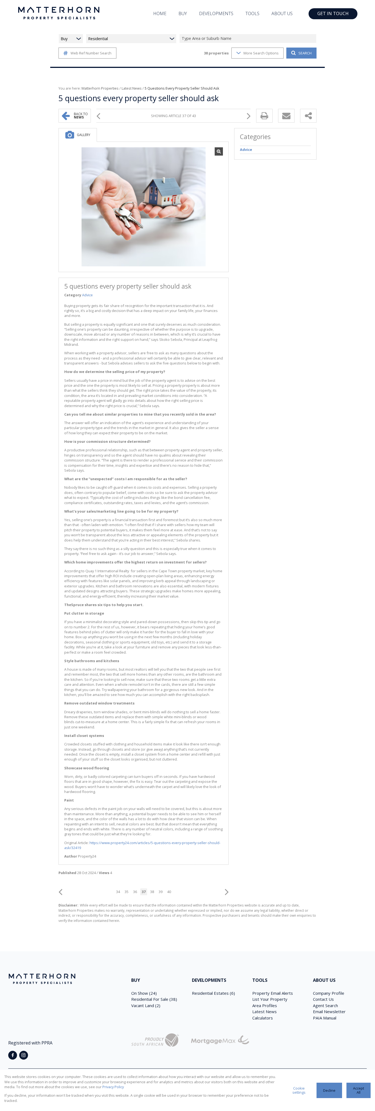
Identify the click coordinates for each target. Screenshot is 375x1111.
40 (169, 891)
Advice (87, 294)
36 (135, 891)
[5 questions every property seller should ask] (143, 207)
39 (161, 891)
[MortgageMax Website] (220, 1040)
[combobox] (248, 38)
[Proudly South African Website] (155, 1040)
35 (126, 891)
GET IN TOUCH (333, 13)
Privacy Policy (113, 1086)
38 (152, 891)
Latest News (132, 88)
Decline (329, 1090)
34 (118, 891)
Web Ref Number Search (91, 53)
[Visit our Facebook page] (12, 1055)
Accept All (358, 1090)
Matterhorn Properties (100, 88)
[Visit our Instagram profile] (23, 1055)
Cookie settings (299, 1090)
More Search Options (261, 53)
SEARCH (305, 53)
